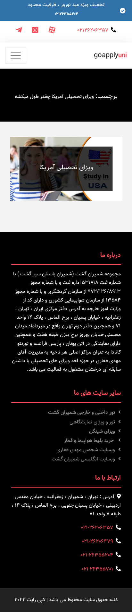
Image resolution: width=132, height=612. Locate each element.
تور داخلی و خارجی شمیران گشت (81, 413)
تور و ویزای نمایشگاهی (92, 422)
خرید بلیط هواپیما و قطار (89, 441)
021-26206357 (97, 528)
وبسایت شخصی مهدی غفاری (85, 450)
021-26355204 (96, 555)
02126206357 (92, 30)
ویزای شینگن (102, 432)
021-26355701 (97, 569)
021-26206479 (97, 542)
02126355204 (66, 14)
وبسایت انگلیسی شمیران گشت (83, 459)
